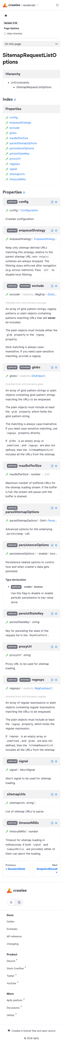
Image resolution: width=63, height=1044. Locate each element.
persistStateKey (19, 153)
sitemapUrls (17, 174)
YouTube (11, 983)
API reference (14, 936)
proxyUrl (15, 158)
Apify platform (14, 1000)
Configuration (29, 210)
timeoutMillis (18, 179)
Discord (11, 960)
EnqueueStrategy (45, 239)
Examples (12, 928)
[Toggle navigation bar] (57, 5)
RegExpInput (43, 688)
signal (13, 169)
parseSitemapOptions (23, 143)
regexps (15, 164)
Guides (10, 921)
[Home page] (6, 15)
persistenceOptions (22, 148)
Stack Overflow (15, 968)
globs (13, 133)
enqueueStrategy (20, 122)
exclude (14, 127)
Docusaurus (13, 1007)
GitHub (10, 1015)
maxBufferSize (19, 138)
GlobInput (54, 294)
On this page (13, 44)
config (14, 117)
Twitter (10, 975)
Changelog (13, 943)
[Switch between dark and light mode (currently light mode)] (15, 902)
